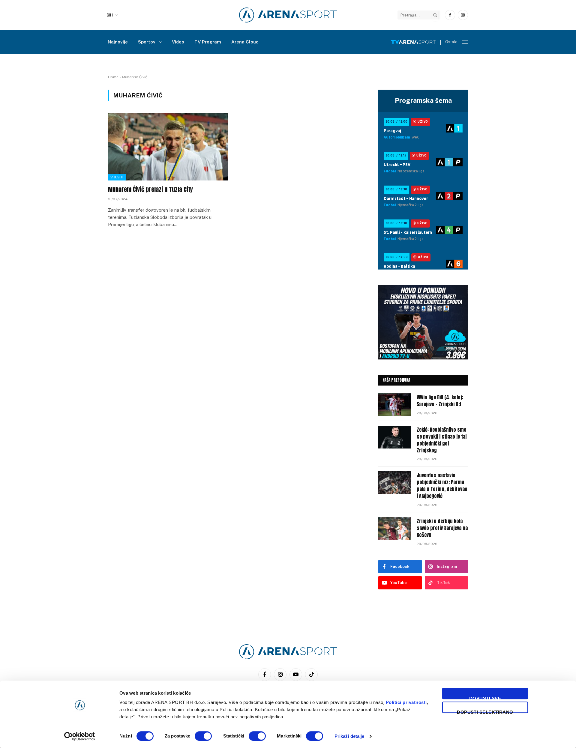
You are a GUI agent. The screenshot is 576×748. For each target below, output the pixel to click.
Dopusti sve (485, 697)
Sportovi (147, 41)
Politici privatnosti (406, 702)
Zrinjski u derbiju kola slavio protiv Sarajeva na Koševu (442, 528)
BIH (110, 15)
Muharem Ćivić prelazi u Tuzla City (150, 189)
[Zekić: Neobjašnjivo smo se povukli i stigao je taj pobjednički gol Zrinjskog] (394, 437)
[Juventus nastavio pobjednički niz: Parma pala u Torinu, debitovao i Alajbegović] (394, 482)
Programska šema (423, 100)
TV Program (207, 41)
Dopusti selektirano (485, 711)
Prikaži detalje (349, 736)
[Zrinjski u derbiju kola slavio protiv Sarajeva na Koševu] (394, 528)
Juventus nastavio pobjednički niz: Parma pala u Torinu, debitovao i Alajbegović (442, 485)
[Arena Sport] (288, 14)
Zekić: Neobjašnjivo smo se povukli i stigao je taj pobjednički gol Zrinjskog (441, 440)
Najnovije (118, 41)
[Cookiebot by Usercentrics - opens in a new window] (79, 736)
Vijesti (116, 177)
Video (178, 41)
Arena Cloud (245, 41)
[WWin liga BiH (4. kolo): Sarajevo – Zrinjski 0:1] (394, 404)
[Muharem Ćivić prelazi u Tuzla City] (168, 146)
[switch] (203, 736)
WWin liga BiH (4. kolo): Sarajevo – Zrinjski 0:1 (440, 401)
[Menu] (465, 42)
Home (113, 77)
